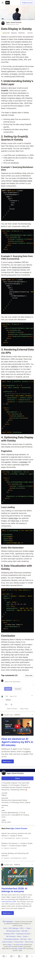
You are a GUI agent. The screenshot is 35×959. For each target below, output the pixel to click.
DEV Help (24, 931)
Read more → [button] (7, 761)
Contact (25, 936)
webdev (21, 33)
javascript (6, 33)
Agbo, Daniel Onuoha (13, 22)
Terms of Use (29, 942)
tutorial (29, 33)
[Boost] (27, 956)
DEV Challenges (13, 928)
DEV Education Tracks (13, 931)
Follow (17, 778)
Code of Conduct (12, 708)
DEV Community (8, 921)
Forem (10, 944)
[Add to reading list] (20, 956)
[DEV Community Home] (7, 3)
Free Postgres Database (11, 939)
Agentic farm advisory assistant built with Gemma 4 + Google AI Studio (16, 835)
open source (20, 944)
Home (5, 928)
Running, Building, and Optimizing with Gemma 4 (15, 855)
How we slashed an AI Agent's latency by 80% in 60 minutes (17, 742)
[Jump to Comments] (12, 956)
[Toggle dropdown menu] (32, 695)
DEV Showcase (10, 936)
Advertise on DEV (9, 933)
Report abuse (24, 708)
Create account (27, 3)
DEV (10, 946)
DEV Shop (23, 939)
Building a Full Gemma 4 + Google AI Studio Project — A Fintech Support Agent (16, 845)
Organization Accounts (23, 933)
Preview (18, 689)
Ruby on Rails (18, 948)
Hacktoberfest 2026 (8, 901)
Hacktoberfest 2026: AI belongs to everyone (14, 890)
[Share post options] (32, 956)
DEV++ (22, 928)
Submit (8, 689)
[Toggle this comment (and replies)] (2, 699)
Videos (28, 928)
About (19, 936)
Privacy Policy (18, 942)
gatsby (14, 33)
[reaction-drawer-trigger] (4, 956)
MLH (29, 939)
